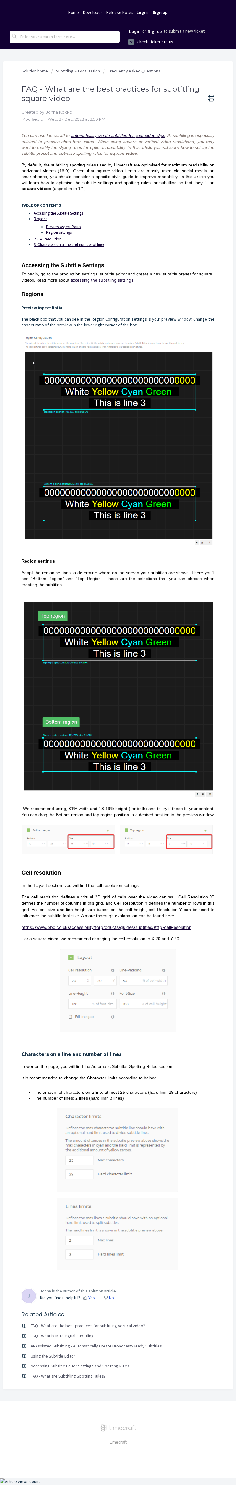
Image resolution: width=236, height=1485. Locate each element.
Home (73, 12)
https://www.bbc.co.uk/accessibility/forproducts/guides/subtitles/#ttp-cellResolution (106, 927)
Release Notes (119, 12)
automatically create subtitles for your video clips (118, 135)
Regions (40, 218)
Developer (92, 12)
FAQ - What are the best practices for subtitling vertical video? (88, 1325)
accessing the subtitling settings (102, 280)
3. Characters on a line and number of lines (69, 244)
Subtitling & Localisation (78, 71)
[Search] (14, 37)
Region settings (59, 232)
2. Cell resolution (47, 239)
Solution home (35, 71)
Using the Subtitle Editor (53, 1356)
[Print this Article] (211, 98)
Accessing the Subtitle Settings (58, 213)
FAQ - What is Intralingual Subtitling (62, 1336)
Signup (155, 31)
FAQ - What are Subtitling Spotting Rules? (68, 1376)
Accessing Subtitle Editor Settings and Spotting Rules (80, 1366)
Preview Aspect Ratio (63, 226)
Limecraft (118, 1442)
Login (135, 31)
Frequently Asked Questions (134, 71)
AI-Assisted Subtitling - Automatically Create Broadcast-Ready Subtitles (96, 1346)
